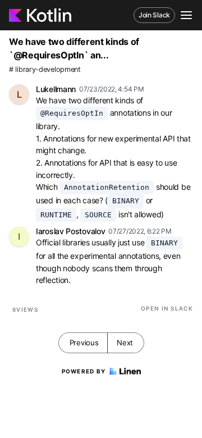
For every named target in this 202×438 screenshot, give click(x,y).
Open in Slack (167, 308)
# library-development (45, 69)
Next (125, 342)
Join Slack (154, 15)
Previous (84, 342)
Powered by (84, 371)
